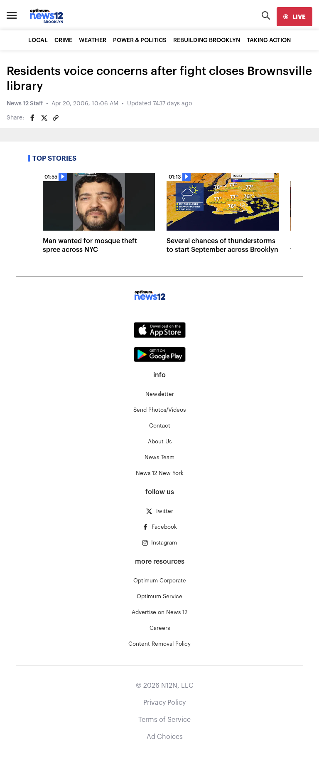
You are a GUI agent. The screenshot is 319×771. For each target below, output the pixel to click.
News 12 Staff (25, 104)
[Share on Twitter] (44, 117)
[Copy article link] (55, 117)
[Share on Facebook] (32, 117)
